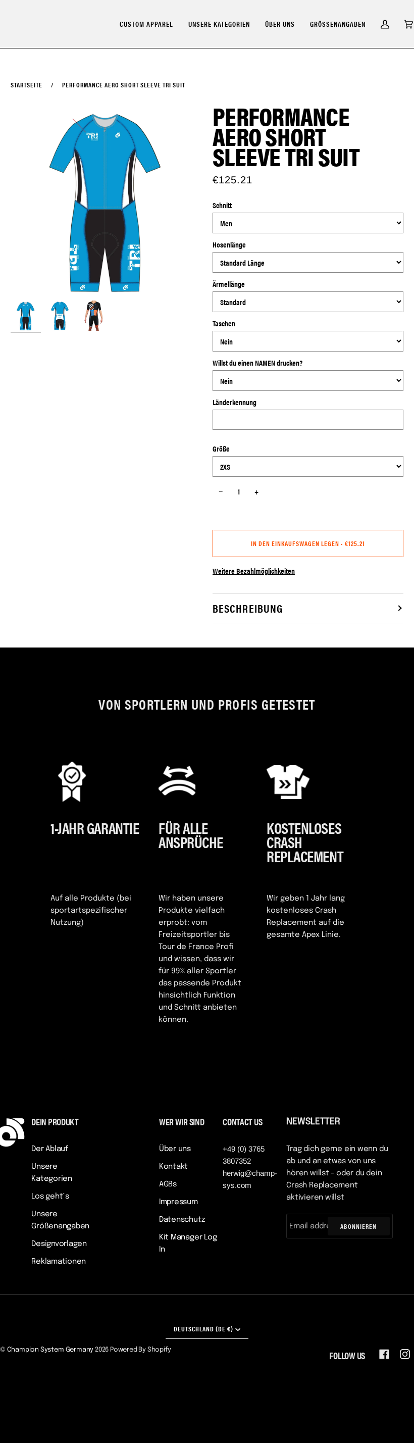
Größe (221, 448)
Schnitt (222, 205)
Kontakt (173, 1167)
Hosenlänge (229, 244)
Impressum (178, 1202)
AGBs (168, 1184)
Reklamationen (58, 1262)
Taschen (224, 323)
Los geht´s (50, 1196)
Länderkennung (234, 401)
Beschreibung (248, 608)
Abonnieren (358, 1226)
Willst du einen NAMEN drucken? (257, 362)
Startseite (26, 84)
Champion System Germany (50, 1350)
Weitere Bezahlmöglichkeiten (254, 570)
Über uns (175, 1149)
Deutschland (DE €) (203, 1328)
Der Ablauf (49, 1149)
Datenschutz (182, 1220)
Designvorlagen (59, 1244)
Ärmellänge (229, 283)
